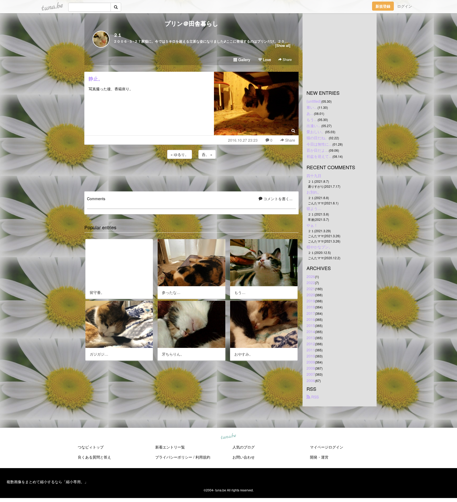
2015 (311, 325)
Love (266, 59)
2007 (311, 374)
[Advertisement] (191, 174)
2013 (311, 337)
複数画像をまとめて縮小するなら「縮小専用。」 (47, 481)
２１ (117, 35)
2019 (311, 300)
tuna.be (228, 436)
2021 (311, 288)
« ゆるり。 (180, 154)
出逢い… (314, 125)
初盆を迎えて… (319, 156)
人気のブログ (243, 447)
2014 (311, 331)
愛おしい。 (316, 131)
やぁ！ (312, 225)
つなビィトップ (91, 447)
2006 (311, 380)
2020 (311, 294)
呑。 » (207, 154)
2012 (311, 343)
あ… (310, 113)
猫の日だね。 (318, 137)
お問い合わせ (243, 457)
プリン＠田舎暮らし (191, 23)
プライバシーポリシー (173, 457)
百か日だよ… (318, 150)
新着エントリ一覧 (170, 447)
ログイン (404, 6)
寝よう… (314, 208)
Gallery (243, 59)
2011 (311, 349)
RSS (314, 397)
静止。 (96, 78)
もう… (312, 119)
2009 (311, 362)
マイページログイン (326, 447)
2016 (311, 319)
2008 (311, 368)
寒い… (312, 107)
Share (287, 59)
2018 (311, 307)
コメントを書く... (277, 198)
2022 (311, 282)
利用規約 (202, 457)
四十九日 (314, 175)
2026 (311, 276)
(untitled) (314, 101)
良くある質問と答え (94, 457)
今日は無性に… (319, 144)
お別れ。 (314, 192)
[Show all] (282, 45)
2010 (311, 355)
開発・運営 (319, 457)
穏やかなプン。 (319, 246)
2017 (311, 313)
